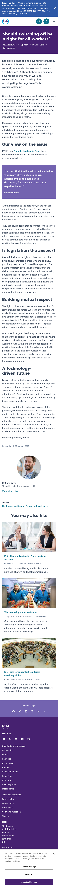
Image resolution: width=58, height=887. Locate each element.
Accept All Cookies (29, 882)
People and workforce (36, 506)
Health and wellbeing (13, 506)
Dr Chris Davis (38, 45)
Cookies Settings (29, 866)
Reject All (29, 874)
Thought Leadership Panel (27, 151)
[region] (29, 868)
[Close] (54, 854)
